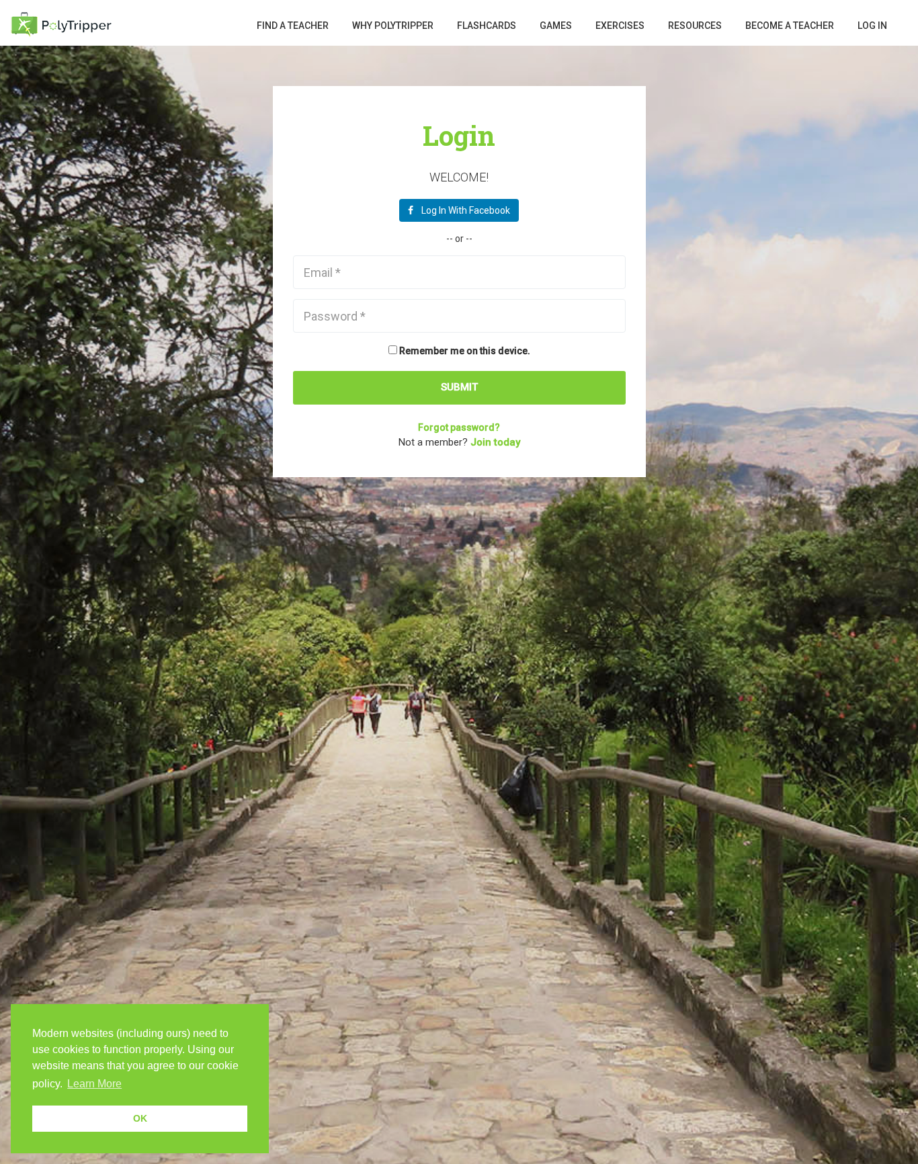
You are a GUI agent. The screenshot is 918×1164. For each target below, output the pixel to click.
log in (872, 25)
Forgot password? (459, 427)
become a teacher (789, 25)
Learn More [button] (94, 1083)
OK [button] (140, 1118)
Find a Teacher (293, 25)
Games (556, 25)
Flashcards (486, 25)
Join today (495, 442)
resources (695, 25)
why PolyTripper (392, 25)
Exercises (619, 25)
